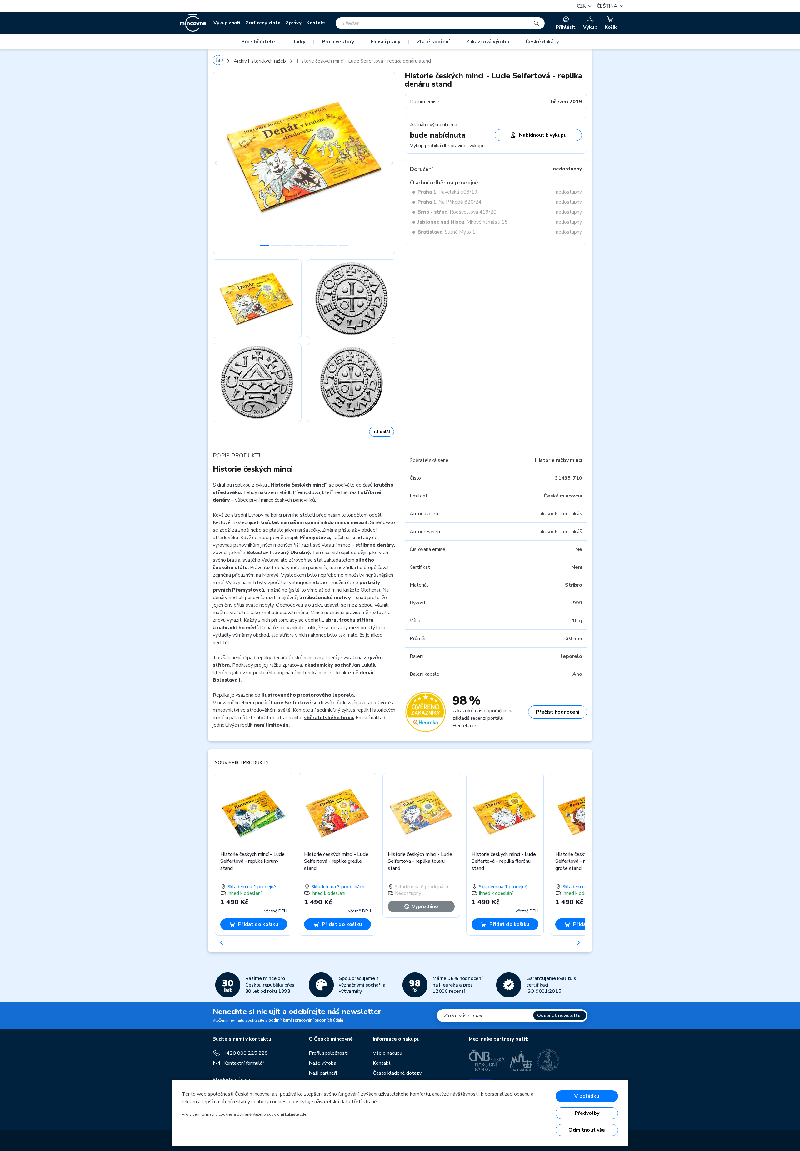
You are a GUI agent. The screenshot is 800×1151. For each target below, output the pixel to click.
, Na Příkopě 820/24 (450, 202)
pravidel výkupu (468, 145)
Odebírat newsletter (559, 1015)
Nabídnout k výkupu (543, 135)
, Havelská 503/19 (448, 192)
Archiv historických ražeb (260, 61)
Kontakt (316, 23)
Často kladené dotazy (397, 1073)
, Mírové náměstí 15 (463, 222)
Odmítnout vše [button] (586, 1130)
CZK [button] (582, 6)
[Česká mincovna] (193, 23)
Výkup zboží (226, 23)
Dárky (298, 41)
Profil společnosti (328, 1053)
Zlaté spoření (433, 41)
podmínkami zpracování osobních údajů (305, 1020)
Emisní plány (385, 41)
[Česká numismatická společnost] (548, 1060)
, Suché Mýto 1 (446, 232)
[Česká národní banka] (487, 1060)
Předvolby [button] (587, 1113)
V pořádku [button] (586, 1096)
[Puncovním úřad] (521, 1060)
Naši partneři (323, 1073)
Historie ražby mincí (558, 460)
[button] (609, 6)
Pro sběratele (258, 41)
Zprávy (294, 23)
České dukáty (542, 41)
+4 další (381, 432)
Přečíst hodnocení (557, 712)
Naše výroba (322, 1063)
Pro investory (338, 41)
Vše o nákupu (387, 1053)
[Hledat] (536, 23)
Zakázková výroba (487, 41)
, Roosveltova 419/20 (457, 212)
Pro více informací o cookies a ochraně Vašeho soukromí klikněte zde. (244, 1114)
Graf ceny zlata (263, 23)
